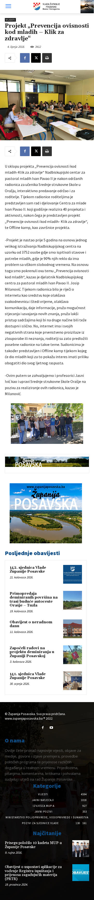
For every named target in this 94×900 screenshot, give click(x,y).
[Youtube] (51, 728)
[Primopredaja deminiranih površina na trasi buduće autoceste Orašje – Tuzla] (72, 600)
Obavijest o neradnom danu (31, 624)
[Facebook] (25, 58)
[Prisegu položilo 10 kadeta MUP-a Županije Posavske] (80, 848)
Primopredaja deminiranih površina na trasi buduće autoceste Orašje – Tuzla (34, 599)
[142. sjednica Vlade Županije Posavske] (72, 574)
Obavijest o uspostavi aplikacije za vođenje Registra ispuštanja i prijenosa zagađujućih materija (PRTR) (33, 873)
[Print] (47, 58)
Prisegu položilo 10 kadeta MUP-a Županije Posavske (33, 845)
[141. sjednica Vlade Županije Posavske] (72, 680)
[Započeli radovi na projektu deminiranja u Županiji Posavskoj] (72, 654)
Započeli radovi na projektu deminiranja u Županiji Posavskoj (32, 652)
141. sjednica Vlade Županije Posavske (28, 676)
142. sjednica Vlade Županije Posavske (28, 569)
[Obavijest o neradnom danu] (72, 628)
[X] (36, 58)
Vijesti (10, 19)
